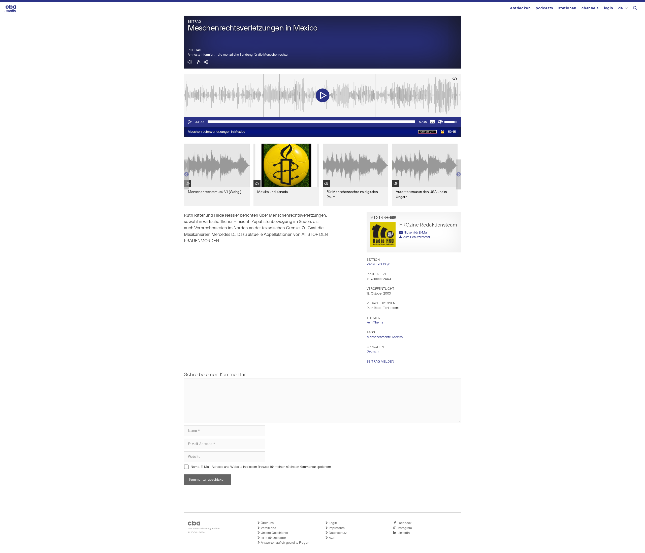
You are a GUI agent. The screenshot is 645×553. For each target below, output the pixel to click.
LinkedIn (403, 533)
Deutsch (372, 351)
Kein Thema (375, 322)
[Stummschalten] (440, 121)
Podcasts (544, 8)
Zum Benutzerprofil (416, 237)
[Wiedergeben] (189, 121)
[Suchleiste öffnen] (635, 9)
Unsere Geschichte (274, 533)
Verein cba (268, 528)
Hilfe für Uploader (273, 538)
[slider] (311, 121)
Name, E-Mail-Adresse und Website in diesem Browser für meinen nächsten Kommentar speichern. (261, 467)
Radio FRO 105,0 (378, 264)
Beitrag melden (380, 362)
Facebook (403, 523)
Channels (590, 8)
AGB (331, 538)
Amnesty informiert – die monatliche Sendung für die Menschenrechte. (238, 54)
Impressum (336, 528)
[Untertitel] (432, 121)
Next (458, 174)
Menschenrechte (379, 337)
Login (608, 8)
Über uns (267, 523)
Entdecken (520, 8)
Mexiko (397, 337)
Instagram (404, 528)
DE (620, 8)
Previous (186, 174)
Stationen (567, 8)
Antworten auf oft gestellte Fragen (284, 542)
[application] (322, 122)
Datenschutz (337, 533)
